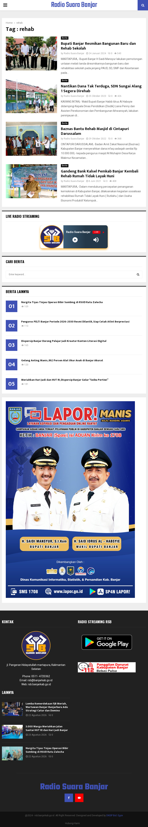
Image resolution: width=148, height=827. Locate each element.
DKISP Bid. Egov (114, 815)
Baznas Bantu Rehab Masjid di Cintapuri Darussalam (95, 131)
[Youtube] (79, 798)
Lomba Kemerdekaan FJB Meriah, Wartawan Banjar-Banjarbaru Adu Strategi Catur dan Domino (47, 707)
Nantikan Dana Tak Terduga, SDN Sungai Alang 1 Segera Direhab (101, 88)
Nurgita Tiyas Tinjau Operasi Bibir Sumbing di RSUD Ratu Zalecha (62, 302)
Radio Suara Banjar (74, 5)
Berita (64, 38)
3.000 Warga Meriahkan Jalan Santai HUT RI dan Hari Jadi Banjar (47, 728)
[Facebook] (69, 798)
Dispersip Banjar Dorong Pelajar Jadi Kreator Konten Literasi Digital (63, 341)
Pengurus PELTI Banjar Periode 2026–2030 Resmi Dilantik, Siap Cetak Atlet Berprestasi (75, 321)
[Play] (75, 240)
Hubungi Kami (72, 823)
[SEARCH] (138, 274)
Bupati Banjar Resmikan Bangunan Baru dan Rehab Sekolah (98, 46)
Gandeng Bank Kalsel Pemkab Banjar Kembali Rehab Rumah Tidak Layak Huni (99, 173)
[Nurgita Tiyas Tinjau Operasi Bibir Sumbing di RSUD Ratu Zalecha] (12, 753)
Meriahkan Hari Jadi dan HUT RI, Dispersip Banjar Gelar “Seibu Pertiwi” (64, 380)
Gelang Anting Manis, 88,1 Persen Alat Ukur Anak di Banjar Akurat (62, 360)
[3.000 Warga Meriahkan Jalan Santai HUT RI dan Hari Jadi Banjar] (12, 732)
